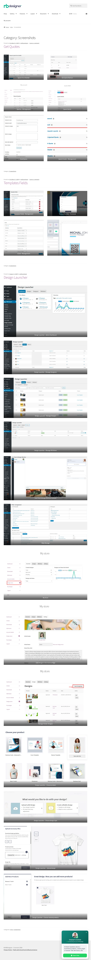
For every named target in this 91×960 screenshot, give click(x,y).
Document (43, 14)
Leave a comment (34, 43)
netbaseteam (24, 43)
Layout (32, 14)
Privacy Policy (8, 950)
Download (55, 14)
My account (7, 20)
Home (7, 27)
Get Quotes (12, 46)
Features (22, 14)
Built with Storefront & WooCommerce (25, 950)
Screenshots (12, 171)
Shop (5, 14)
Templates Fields (16, 183)
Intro (11, 27)
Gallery (12, 14)
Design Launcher (15, 277)
